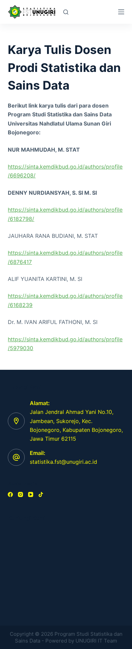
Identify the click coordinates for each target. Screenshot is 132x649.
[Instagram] (20, 494)
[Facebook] (10, 494)
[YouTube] (30, 494)
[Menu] (121, 12)
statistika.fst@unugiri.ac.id (63, 461)
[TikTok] (40, 494)
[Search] (65, 12)
